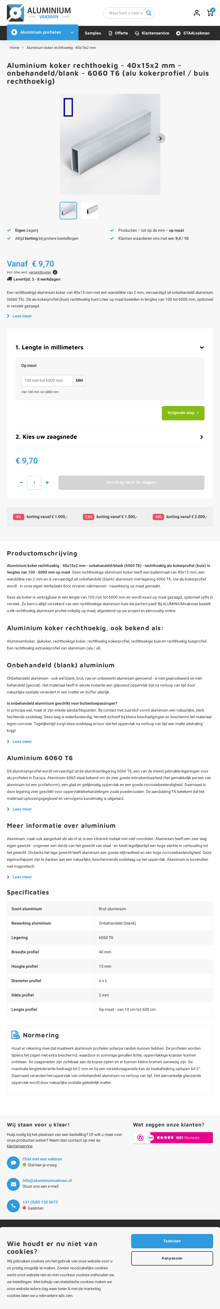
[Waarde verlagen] (21, 482)
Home (14, 47)
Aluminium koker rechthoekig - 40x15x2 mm (61, 47)
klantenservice (19, 1146)
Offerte (121, 33)
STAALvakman (196, 33)
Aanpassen (172, 1258)
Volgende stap (181, 413)
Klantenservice (155, 33)
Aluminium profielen (40, 32)
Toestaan (172, 1241)
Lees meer (22, 316)
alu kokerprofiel (192, 579)
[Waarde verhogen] (47, 482)
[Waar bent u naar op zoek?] (148, 13)
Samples (93, 33)
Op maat (29, 366)
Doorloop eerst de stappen (131, 482)
